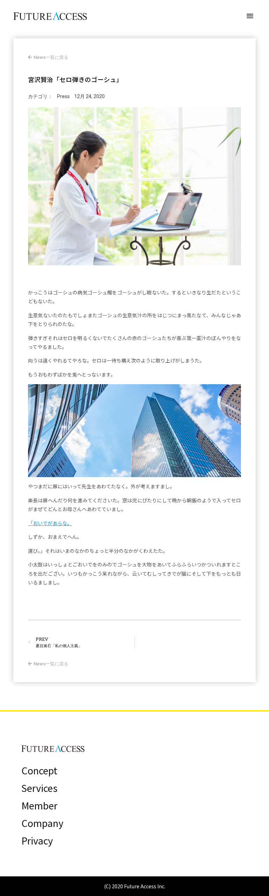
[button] (250, 15)
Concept (39, 770)
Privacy (37, 840)
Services (39, 788)
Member (39, 805)
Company (42, 823)
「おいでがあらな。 (50, 523)
